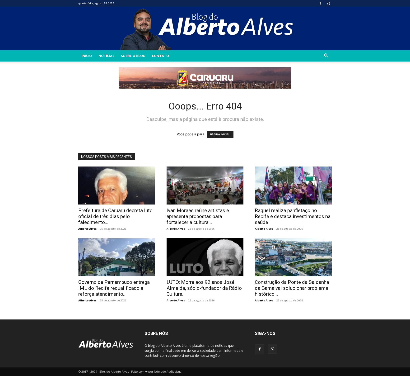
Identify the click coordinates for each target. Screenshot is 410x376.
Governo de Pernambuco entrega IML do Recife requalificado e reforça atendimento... (114, 288)
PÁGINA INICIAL (220, 134)
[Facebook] (320, 3)
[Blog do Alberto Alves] (205, 28)
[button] (326, 56)
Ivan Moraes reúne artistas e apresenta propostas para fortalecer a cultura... (198, 216)
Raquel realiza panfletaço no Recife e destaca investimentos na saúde (293, 216)
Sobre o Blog (133, 55)
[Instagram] (328, 3)
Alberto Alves (87, 228)
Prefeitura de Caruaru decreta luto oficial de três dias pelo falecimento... (115, 216)
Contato (160, 55)
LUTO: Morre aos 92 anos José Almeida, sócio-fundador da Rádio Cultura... (204, 288)
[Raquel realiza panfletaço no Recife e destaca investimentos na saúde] (293, 186)
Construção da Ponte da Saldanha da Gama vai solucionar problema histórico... (292, 288)
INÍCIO (87, 55)
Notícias (106, 55)
